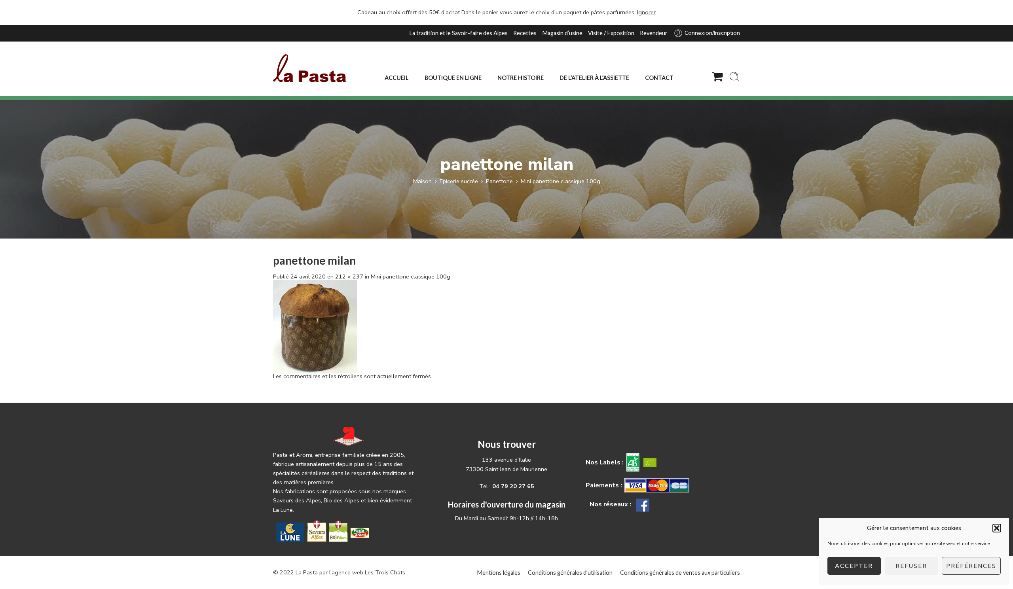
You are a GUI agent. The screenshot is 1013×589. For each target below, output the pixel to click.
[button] (997, 528)
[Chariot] (717, 76)
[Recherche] (734, 76)
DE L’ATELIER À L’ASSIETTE (594, 77)
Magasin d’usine (562, 33)
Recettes (525, 33)
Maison (422, 181)
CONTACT (659, 77)
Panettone (499, 181)
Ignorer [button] (646, 12)
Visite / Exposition (611, 33)
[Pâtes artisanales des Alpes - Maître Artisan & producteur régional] (309, 68)
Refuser (911, 566)
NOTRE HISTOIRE (520, 77)
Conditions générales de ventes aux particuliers (680, 572)
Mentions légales (498, 572)
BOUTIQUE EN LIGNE (453, 77)
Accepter (854, 566)
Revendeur (654, 33)
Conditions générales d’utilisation (570, 572)
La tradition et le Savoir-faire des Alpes (458, 33)
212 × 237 (349, 276)
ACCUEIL (397, 77)
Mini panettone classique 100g (560, 181)
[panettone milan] (315, 326)
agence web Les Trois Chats (368, 572)
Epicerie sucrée (459, 181)
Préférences (971, 566)
